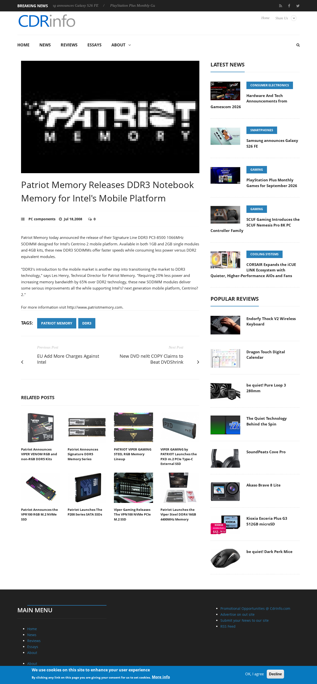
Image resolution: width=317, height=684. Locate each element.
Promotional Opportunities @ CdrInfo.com (255, 608)
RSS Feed (228, 626)
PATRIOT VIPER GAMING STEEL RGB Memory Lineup (132, 454)
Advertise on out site (237, 614)
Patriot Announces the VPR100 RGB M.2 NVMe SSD (39, 514)
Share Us (281, 18)
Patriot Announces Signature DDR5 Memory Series (83, 454)
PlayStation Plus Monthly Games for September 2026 (139, 5)
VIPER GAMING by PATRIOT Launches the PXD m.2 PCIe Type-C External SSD (178, 456)
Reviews (69, 45)
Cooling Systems (264, 254)
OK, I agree (254, 673)
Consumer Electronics (269, 85)
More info (161, 676)
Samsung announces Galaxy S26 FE (57, 5)
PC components (41, 219)
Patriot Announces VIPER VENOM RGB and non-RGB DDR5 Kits (39, 454)
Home (265, 18)
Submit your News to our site (244, 620)
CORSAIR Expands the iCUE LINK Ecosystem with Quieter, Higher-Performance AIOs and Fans (253, 270)
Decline (275, 674)
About (118, 45)
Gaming (256, 169)
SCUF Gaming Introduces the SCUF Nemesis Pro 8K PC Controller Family (255, 225)
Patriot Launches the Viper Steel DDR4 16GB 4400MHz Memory (178, 514)
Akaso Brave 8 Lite (263, 485)
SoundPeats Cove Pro (266, 451)
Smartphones (261, 130)
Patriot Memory (56, 323)
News (45, 45)
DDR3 (86, 323)
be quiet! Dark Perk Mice (269, 551)
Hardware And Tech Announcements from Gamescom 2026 (249, 101)
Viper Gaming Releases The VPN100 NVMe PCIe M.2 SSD (132, 514)
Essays (94, 45)
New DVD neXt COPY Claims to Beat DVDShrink (151, 359)
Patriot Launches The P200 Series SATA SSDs (85, 512)
